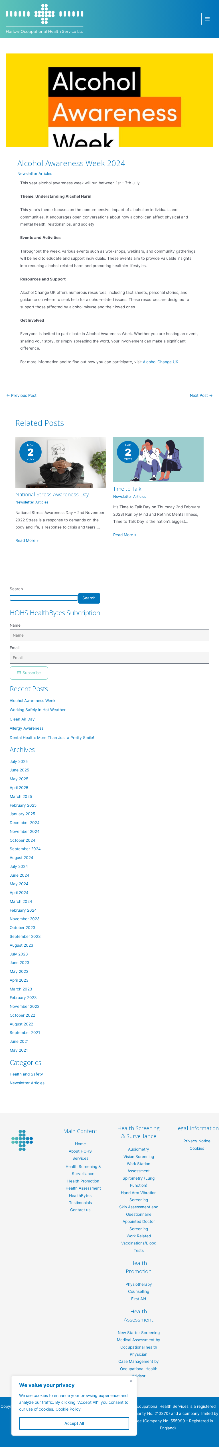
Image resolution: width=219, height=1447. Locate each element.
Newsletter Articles (34, 173)
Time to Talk (127, 488)
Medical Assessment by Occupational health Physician (138, 1347)
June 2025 (19, 770)
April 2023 (19, 980)
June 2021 (19, 1041)
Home (80, 1144)
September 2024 (25, 849)
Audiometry (138, 1149)
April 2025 (19, 787)
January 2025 (22, 814)
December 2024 (25, 822)
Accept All (74, 1423)
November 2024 (25, 831)
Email (14, 647)
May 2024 (19, 884)
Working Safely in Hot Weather (38, 709)
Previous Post (21, 396)
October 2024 (22, 840)
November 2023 (25, 918)
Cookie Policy (68, 1409)
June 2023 (19, 962)
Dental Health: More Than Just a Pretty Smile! (52, 737)
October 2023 (22, 927)
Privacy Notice (196, 1141)
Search (16, 589)
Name (15, 625)
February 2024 (23, 910)
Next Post (201, 396)
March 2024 (21, 901)
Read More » (26, 540)
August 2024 (21, 857)
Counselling (138, 1291)
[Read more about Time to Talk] (158, 459)
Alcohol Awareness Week (32, 700)
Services (80, 1158)
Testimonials (80, 1202)
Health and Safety (26, 1074)
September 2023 (25, 936)
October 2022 (22, 1015)
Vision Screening (138, 1156)
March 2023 (21, 989)
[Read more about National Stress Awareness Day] (60, 462)
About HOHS (80, 1151)
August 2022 (21, 1024)
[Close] (130, 1380)
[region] (74, 1406)
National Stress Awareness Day (52, 494)
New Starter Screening (139, 1332)
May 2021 (19, 1050)
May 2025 (19, 779)
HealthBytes (80, 1195)
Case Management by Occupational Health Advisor (138, 1368)
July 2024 (19, 866)
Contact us (80, 1209)
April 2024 (19, 892)
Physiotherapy (138, 1284)
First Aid (138, 1299)
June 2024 (19, 875)
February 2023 (23, 997)
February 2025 (23, 805)
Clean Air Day (22, 719)
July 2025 (19, 761)
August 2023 (21, 945)
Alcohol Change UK (160, 362)
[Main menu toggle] (207, 19)
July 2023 (19, 954)
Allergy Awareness (26, 728)
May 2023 (19, 971)
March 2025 (21, 796)
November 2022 (24, 1006)
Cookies (197, 1148)
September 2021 (25, 1032)
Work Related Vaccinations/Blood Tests (138, 1243)
